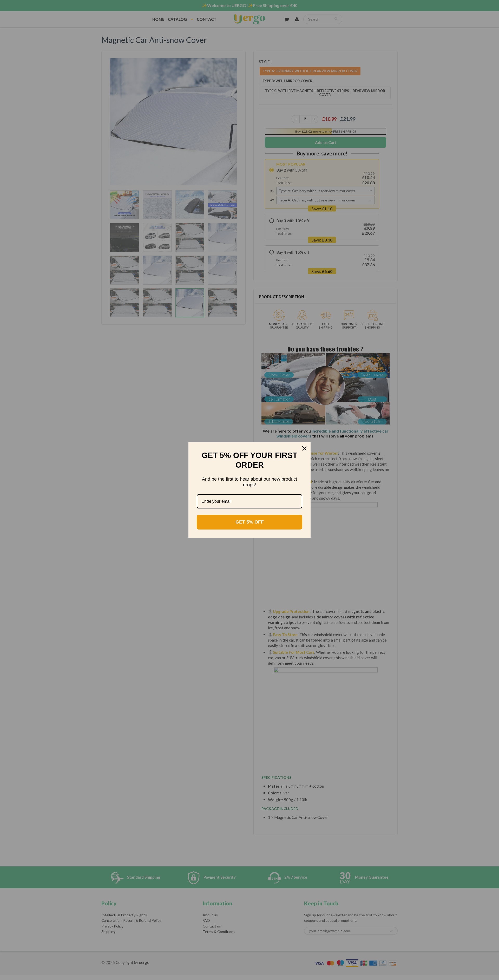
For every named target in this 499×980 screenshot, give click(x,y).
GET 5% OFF (249, 522)
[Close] (304, 448)
